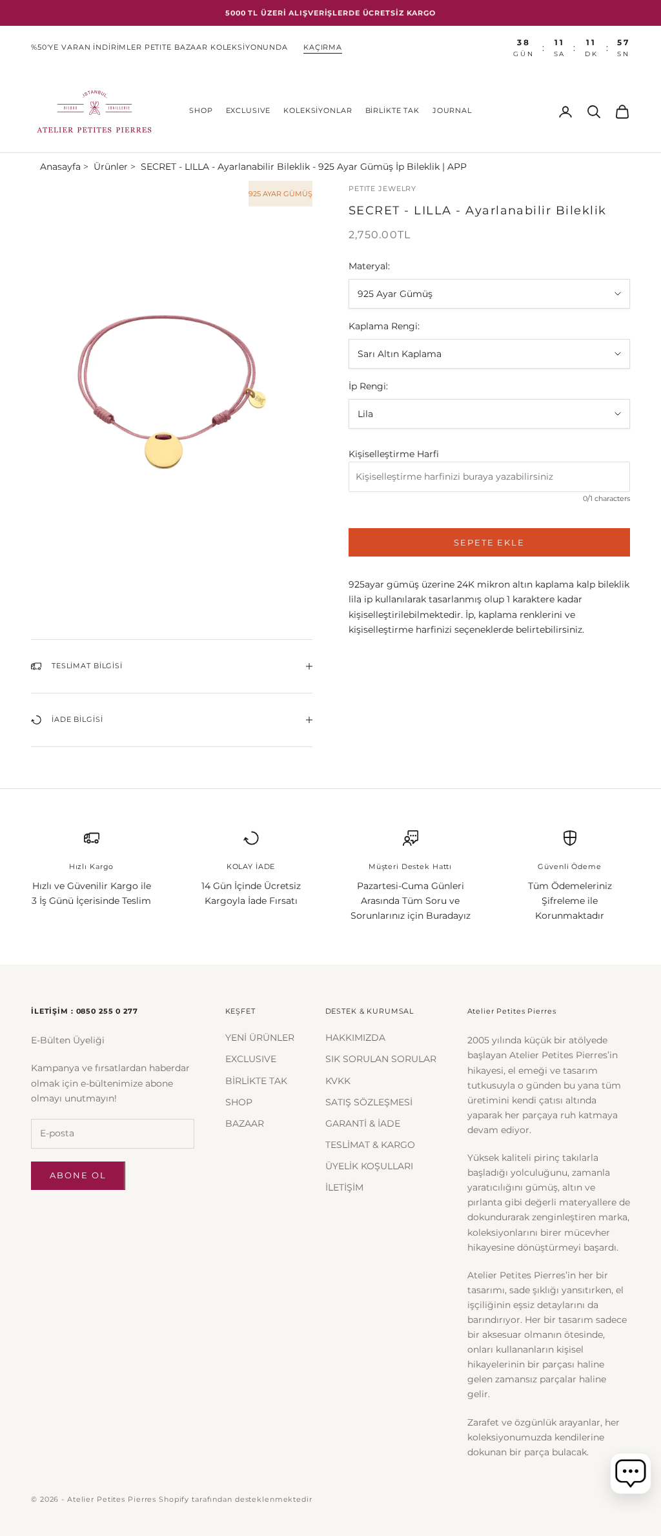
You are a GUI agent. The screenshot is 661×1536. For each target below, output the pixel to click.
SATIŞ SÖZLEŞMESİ (368, 1102)
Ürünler (111, 166)
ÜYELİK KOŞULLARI (369, 1166)
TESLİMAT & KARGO (370, 1145)
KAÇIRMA (322, 47)
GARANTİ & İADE (362, 1123)
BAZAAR (244, 1123)
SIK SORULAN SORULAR (380, 1059)
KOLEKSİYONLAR (317, 111)
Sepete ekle (489, 542)
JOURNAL (452, 111)
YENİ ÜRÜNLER (259, 1037)
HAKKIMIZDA (355, 1037)
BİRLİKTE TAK (392, 111)
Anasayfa (60, 166)
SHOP (200, 111)
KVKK (338, 1081)
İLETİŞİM (344, 1187)
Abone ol (78, 1175)
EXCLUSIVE (248, 111)
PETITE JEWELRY (382, 189)
